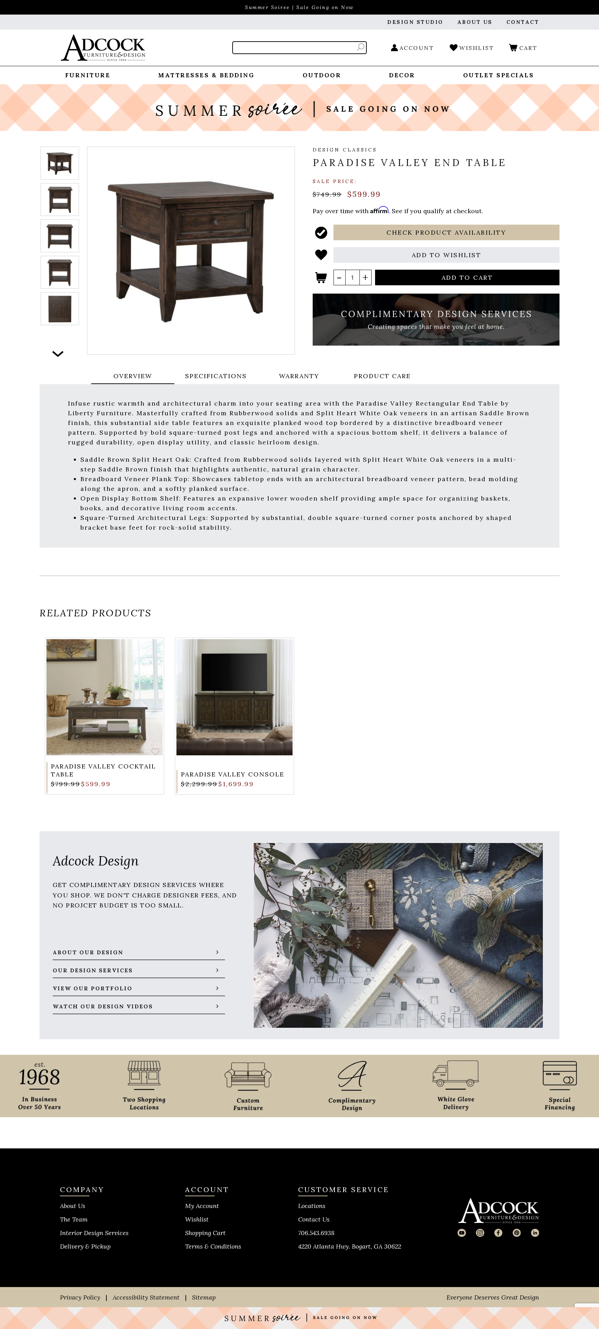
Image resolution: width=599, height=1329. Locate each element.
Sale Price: (335, 181)
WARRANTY (299, 376)
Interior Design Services (94, 1233)
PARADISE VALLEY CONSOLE (232, 774)
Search (361, 47)
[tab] (132, 376)
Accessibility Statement (146, 1297)
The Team (74, 1219)
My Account (202, 1206)
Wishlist (197, 1219)
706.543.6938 (316, 1233)
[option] (60, 163)
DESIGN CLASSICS (345, 150)
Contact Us (314, 1219)
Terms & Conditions (213, 1246)
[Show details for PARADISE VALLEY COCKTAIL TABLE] (104, 697)
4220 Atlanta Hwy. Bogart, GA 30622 (349, 1246)
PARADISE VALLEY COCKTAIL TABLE (103, 770)
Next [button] (58, 353)
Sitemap (204, 1297)
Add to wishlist (155, 751)
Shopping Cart (205, 1233)
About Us (72, 1206)
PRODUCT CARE (382, 376)
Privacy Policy (80, 1297)
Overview (132, 376)
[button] (446, 232)
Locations (311, 1206)
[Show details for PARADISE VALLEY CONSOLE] (234, 697)
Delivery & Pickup (85, 1246)
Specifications (216, 376)
